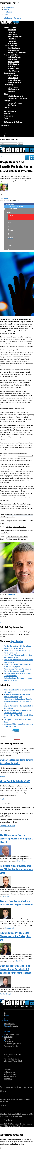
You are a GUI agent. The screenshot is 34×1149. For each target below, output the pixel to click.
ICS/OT (6, 94)
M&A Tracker (12, 105)
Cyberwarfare (12, 30)
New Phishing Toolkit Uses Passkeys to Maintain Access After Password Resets (18, 711)
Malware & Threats (10, 27)
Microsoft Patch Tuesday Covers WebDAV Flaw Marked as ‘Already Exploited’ (17, 665)
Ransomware (12, 41)
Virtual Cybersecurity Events (12, 1034)
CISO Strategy (8, 84)
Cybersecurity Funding (15, 103)
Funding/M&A (8, 100)
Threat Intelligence (14, 48)
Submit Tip (3, 1091)
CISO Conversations (14, 89)
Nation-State (12, 39)
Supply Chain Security (14, 82)
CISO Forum (11, 91)
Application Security (14, 57)
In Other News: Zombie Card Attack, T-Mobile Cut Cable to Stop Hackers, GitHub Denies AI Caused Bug (18, 701)
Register (2, 776)
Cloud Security (12, 59)
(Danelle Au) (19, 961)
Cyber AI (6, 107)
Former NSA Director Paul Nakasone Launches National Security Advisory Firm (17, 695)
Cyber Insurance (13, 75)
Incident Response (13, 50)
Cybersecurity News (9, 7)
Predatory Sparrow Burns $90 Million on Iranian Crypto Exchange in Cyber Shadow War (17, 647)
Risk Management (9, 73)
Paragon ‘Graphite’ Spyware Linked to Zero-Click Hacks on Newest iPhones (18, 656)
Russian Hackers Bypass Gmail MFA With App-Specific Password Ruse (17, 651)
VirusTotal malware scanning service (14, 360)
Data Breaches (12, 34)
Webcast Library (8, 1037)
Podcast (6, 14)
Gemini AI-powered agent (17, 372)
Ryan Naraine (4, 198)
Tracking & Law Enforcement (17, 52)
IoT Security (11, 66)
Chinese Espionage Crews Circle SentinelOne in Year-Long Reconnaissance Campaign (17, 670)
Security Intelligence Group (12, 1059)
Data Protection (13, 78)
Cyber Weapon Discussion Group (13, 1054)
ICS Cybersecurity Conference (12, 18)
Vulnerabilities (12, 43)
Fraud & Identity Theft (15, 36)
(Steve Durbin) (21, 861)
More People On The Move (7, 826)
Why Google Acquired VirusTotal (16, 527)
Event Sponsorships (9, 1072)
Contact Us (3, 1105)
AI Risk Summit (8, 1041)
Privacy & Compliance (14, 80)
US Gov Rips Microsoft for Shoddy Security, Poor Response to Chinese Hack (14, 538)
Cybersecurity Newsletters (11, 1046)
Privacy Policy (8, 1079)
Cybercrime (11, 32)
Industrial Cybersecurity (15, 96)
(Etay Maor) (6, 896)
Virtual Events (8, 12)
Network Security (13, 71)
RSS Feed (6, 1056)
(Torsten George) (5, 994)
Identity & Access (13, 64)
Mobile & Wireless (13, 68)
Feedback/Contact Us (10, 1076)
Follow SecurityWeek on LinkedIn (13, 1061)
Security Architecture (11, 55)
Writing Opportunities (10, 1074)
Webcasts (6, 9)
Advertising (7, 1069)
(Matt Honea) (9, 928)
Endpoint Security (13, 62)
